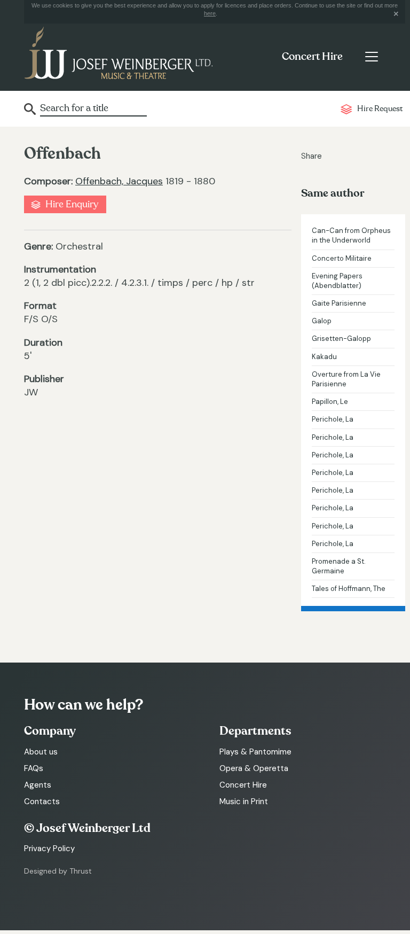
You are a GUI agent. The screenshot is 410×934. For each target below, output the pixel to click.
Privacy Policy (49, 848)
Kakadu (324, 356)
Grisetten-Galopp (341, 338)
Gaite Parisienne (339, 303)
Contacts (42, 801)
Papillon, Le (330, 401)
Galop (322, 320)
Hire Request (380, 109)
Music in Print (243, 801)
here (210, 13)
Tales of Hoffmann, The (348, 588)
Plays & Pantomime (255, 751)
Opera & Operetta (253, 768)
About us (41, 751)
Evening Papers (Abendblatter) (337, 280)
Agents (37, 785)
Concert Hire (312, 57)
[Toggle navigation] (371, 57)
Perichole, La (332, 419)
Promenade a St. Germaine (339, 566)
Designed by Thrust (58, 871)
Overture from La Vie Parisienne (346, 379)
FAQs (33, 768)
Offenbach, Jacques (119, 181)
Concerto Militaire (342, 258)
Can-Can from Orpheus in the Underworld (351, 235)
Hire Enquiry (71, 204)
